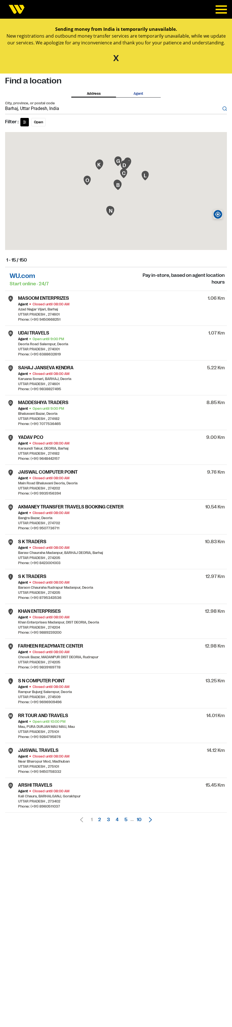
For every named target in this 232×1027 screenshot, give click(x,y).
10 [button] (139, 819)
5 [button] (125, 819)
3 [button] (108, 819)
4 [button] (117, 819)
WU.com (22, 275)
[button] (149, 819)
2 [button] (99, 819)
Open (38, 122)
